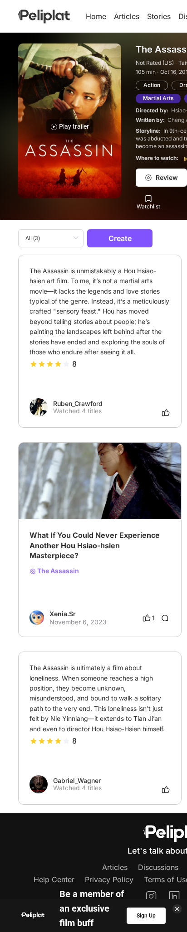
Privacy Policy (109, 879)
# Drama (42, 496)
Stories (159, 16)
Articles (126, 16)
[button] (169, 450)
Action (151, 85)
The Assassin (57, 571)
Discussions (158, 867)
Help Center (54, 879)
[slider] (50, 363)
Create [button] (120, 238)
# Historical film (110, 496)
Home (96, 16)
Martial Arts (158, 98)
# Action (71, 496)
